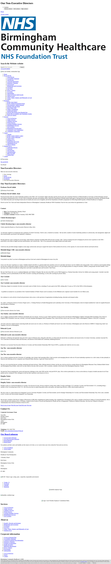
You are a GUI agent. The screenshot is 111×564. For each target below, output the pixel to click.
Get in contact (7, 449)
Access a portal (4, 14)
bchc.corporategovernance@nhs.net (14, 431)
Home (5, 176)
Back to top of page (6, 405)
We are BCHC (4, 162)
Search (2, 67)
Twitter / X (7, 482)
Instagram (6, 486)
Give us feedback (8, 447)
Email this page (23, 405)
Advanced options (5, 68)
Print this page (14, 405)
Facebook (6, 484)
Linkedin (6, 485)
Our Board (6, 178)
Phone (2, 11)
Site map (29, 405)
